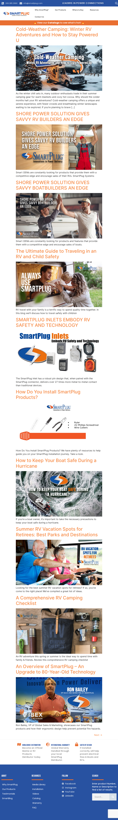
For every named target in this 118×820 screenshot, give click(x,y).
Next (98, 735)
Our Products (60, 10)
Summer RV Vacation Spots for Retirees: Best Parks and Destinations (57, 531)
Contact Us (39, 17)
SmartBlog (7, 798)
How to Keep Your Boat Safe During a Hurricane (56, 463)
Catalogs (53, 22)
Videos (35, 793)
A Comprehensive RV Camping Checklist (49, 600)
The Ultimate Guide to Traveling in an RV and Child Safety (56, 253)
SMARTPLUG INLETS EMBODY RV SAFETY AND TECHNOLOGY (53, 322)
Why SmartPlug (10, 784)
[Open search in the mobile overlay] (116, 3)
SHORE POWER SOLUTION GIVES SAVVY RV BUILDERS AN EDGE (53, 116)
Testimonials (8, 793)
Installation (37, 789)
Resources (94, 10)
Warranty (37, 803)
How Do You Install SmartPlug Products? (48, 394)
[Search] (113, 797)
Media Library (38, 784)
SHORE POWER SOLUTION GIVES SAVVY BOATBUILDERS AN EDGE (53, 185)
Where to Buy (77, 10)
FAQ (34, 807)
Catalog (36, 798)
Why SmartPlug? (41, 10)
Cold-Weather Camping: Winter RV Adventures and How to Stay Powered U (57, 34)
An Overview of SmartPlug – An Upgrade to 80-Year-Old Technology (56, 669)
